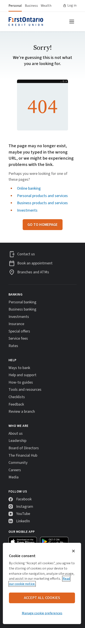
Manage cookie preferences (42, 613)
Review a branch (21, 411)
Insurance (16, 323)
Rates (13, 345)
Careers (14, 470)
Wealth (46, 5)
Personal (15, 5)
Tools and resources (24, 389)
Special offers (19, 331)
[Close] (73, 551)
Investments (27, 210)
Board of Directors (23, 448)
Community (17, 462)
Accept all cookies (42, 598)
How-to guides (20, 382)
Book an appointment (35, 263)
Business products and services (42, 203)
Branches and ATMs (33, 272)
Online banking (29, 188)
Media (13, 477)
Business (31, 5)
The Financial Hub (22, 455)
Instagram (24, 506)
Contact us (26, 254)
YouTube (23, 513)
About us (15, 433)
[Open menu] (71, 21)
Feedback (16, 404)
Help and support (22, 374)
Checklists (16, 396)
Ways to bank (19, 367)
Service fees (18, 338)
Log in (71, 5)
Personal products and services (42, 196)
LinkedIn (23, 521)
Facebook (24, 499)
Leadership (17, 440)
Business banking (22, 309)
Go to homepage (42, 224)
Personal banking (22, 302)
